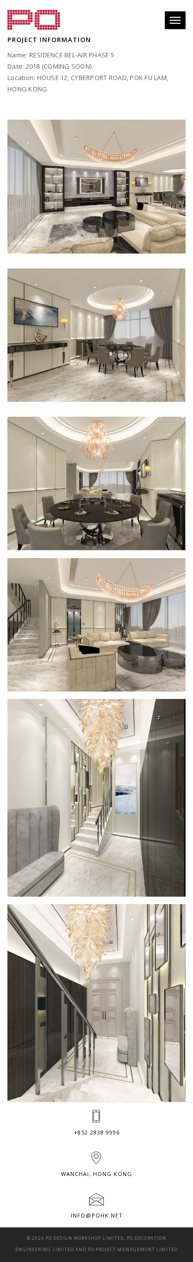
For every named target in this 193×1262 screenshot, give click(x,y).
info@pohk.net (97, 1215)
